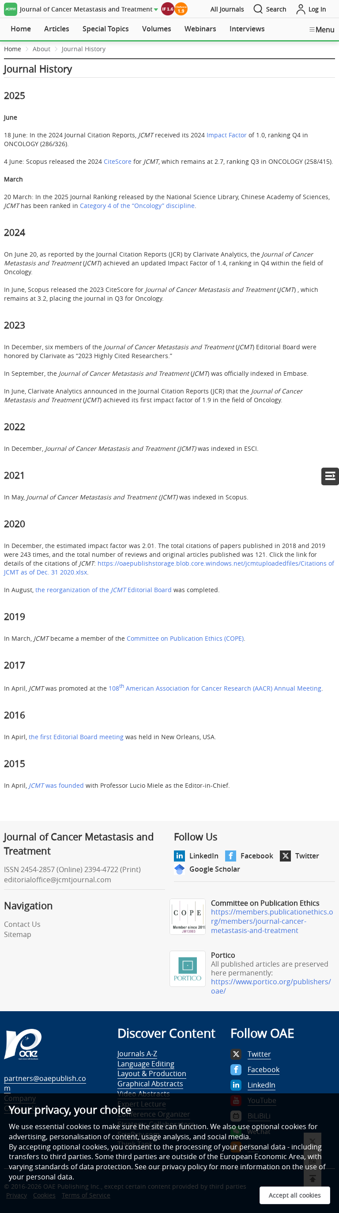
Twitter (307, 856)
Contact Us (22, 924)
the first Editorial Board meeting (76, 737)
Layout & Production (151, 1073)
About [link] (41, 49)
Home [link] (12, 49)
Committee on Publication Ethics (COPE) (185, 638)
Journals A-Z (137, 1053)
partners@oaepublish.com (45, 1083)
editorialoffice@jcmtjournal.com (57, 879)
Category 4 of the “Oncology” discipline (137, 205)
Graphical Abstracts (150, 1083)
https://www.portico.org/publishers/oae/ (271, 986)
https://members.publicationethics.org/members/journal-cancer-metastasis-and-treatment (272, 921)
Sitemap (17, 934)
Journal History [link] (83, 49)
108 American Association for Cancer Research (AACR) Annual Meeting (215, 688)
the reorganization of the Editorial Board (103, 590)
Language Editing (145, 1064)
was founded (56, 785)
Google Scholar (214, 869)
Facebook (257, 856)
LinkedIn (203, 856)
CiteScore (118, 161)
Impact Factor (227, 135)
